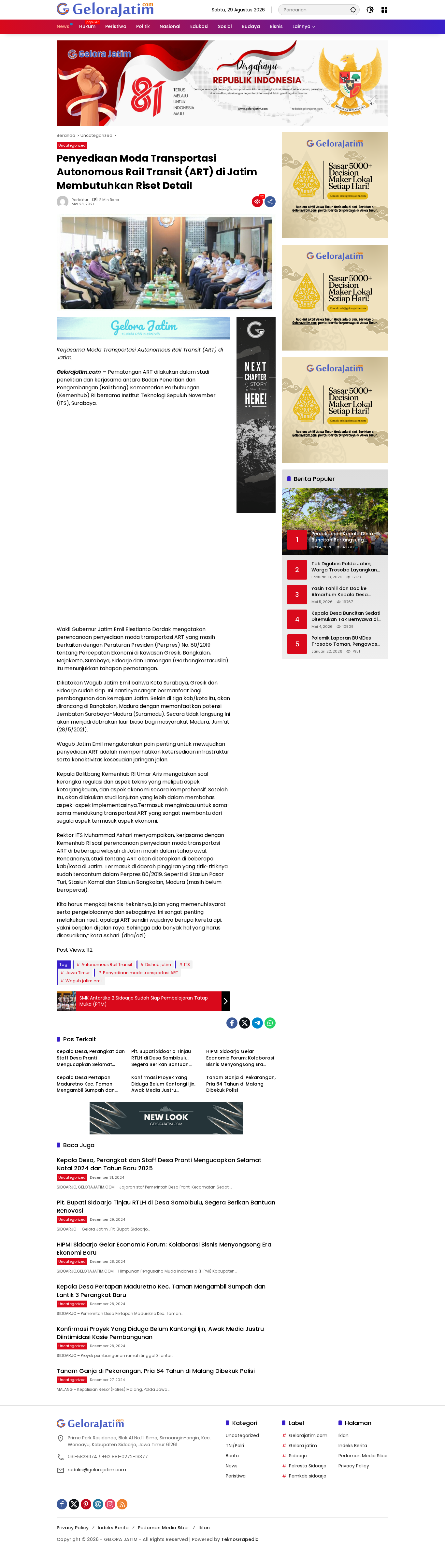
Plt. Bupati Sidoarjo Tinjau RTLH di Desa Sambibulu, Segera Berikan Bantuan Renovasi (161, 1058)
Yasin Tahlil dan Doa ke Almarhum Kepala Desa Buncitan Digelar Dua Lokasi (344, 591)
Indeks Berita (352, 1445)
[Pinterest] (86, 1504)
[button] (353, 9)
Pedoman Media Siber (363, 1455)
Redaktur (80, 200)
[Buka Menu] (384, 10)
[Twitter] (244, 1023)
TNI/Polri (235, 1445)
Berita (232, 1455)
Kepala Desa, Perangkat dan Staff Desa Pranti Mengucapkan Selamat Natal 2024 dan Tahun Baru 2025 (91, 1058)
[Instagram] (110, 1504)
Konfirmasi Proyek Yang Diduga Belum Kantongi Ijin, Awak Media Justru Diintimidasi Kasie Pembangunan (163, 1084)
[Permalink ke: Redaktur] (64, 202)
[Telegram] (257, 1023)
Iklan (343, 1435)
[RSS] (122, 1504)
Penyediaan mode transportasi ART (140, 973)
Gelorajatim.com (308, 1435)
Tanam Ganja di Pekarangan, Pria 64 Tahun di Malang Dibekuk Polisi (241, 1083)
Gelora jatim (303, 1445)
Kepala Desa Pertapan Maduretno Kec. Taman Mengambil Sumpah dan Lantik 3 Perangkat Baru (86, 1084)
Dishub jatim (158, 964)
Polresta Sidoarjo (307, 1465)
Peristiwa (236, 1476)
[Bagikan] (270, 201)
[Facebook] (231, 1023)
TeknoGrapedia (240, 1539)
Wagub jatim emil (84, 981)
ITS (187, 964)
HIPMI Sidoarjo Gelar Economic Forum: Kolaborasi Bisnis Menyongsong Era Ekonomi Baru (240, 1058)
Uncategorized (72, 145)
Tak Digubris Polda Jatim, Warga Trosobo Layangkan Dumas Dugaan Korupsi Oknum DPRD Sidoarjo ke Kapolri (344, 567)
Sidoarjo (298, 1455)
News (231, 1465)
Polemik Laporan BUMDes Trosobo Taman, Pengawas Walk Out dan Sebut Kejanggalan (344, 641)
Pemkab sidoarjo (307, 1476)
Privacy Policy (353, 1465)
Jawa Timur (77, 973)
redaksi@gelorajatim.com (97, 1469)
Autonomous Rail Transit (106, 964)
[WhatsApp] (270, 1023)
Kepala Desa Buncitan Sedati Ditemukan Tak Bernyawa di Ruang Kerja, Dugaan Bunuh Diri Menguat (345, 616)
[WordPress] (98, 1504)
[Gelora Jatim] (105, 9)
